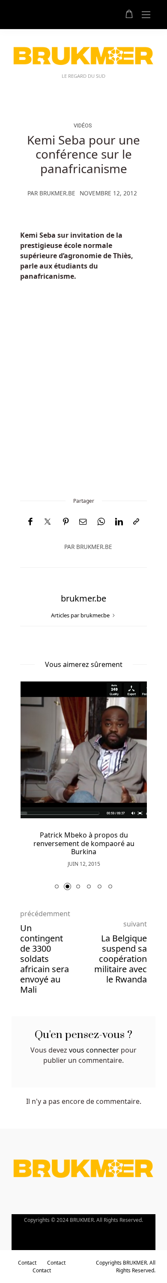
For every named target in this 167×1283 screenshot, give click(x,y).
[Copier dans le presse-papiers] (136, 521)
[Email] (83, 521)
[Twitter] (47, 522)
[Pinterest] (66, 521)
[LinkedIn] (119, 521)
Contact (27, 1262)
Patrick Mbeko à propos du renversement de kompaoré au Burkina (83, 843)
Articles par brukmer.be (81, 615)
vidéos (83, 125)
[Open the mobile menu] (146, 15)
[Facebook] (30, 521)
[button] (56, 886)
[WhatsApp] (101, 521)
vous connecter (94, 1050)
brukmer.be (57, 193)
